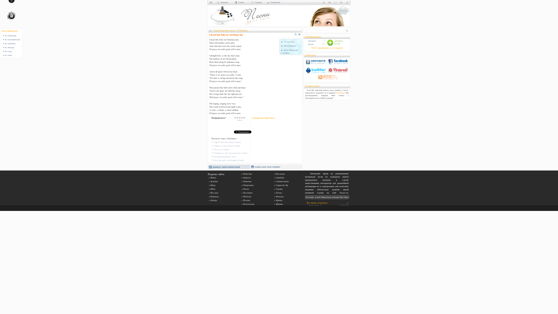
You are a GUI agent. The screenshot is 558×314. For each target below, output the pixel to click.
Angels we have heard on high (227, 145)
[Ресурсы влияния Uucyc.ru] (210, 30)
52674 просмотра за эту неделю (327, 47)
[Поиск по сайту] (341, 2)
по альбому (10, 43)
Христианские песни (224, 30)
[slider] (240, 117)
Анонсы (223, 2)
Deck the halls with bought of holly (229, 160)
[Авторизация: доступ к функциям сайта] (347, 2)
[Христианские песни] (255, 25)
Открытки (274, 2)
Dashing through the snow (225, 156)
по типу (8, 55)
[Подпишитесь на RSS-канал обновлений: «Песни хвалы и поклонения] (327, 80)
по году (8, 51)
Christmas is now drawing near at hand (230, 153)
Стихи (240, 2)
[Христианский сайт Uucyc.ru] (222, 25)
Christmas (243, 30)
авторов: (311, 40)
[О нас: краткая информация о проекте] (324, 2)
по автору (9, 47)
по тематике (10, 35)
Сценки (257, 2)
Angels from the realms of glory (227, 142)
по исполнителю (12, 39)
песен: (310, 44)
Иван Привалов (290, 45)
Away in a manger (221, 149)
